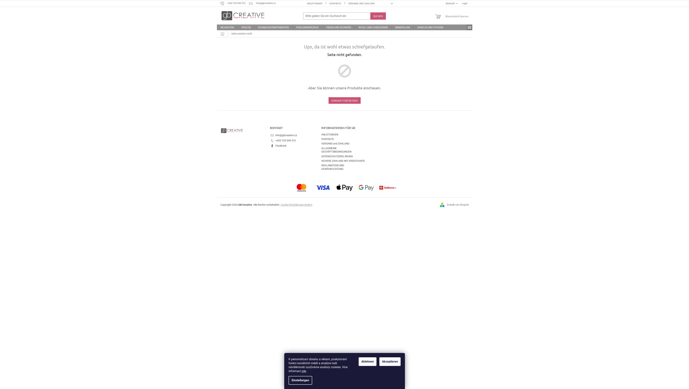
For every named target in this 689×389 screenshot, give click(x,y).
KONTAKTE (335, 3)
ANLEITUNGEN (314, 3)
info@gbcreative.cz (286, 135)
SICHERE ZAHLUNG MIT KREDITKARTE (343, 160)
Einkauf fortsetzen (344, 100)
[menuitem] (227, 27)
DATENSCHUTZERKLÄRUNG (337, 156)
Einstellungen (300, 380)
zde (304, 371)
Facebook (280, 145)
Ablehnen (367, 361)
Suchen (378, 16)
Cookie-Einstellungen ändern (296, 204)
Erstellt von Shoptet (458, 204)
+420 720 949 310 (285, 140)
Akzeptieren (390, 361)
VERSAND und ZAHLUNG (361, 3)
